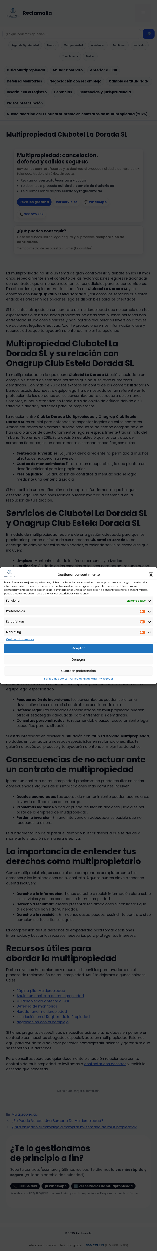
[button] (151, 575)
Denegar (78, 659)
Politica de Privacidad (83, 678)
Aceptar (78, 648)
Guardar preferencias (78, 671)
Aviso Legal (106, 678)
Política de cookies (55, 678)
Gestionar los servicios (20, 639)
